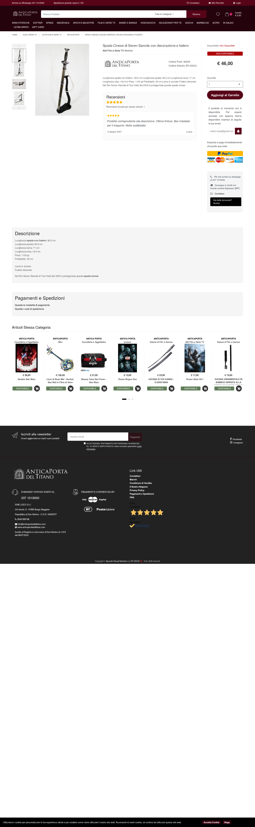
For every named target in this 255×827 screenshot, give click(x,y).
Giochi (189, 22)
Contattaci (194, 2)
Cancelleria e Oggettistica (27, 341)
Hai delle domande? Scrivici (222, 202)
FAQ (132, 497)
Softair (37, 22)
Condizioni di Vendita (141, 483)
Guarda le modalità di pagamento (32, 305)
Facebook (237, 439)
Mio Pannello (218, 2)
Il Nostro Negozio (139, 486)
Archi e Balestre (83, 22)
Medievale (63, 22)
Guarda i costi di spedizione (29, 309)
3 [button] (132, 399)
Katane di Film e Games (161, 341)
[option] (62, 80)
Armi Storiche (21, 22)
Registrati (135, 437)
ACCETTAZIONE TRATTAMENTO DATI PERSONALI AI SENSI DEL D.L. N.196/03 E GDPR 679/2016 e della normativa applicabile (114, 446)
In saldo (228, 22)
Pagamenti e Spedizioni (142, 493)
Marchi (133, 479)
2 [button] (129, 399)
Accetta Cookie (211, 822)
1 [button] (124, 399)
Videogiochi (147, 22)
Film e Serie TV (106, 22)
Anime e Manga (128, 22)
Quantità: (211, 78)
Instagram (238, 442)
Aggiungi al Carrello (225, 95)
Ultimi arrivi (21, 26)
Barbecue (203, 22)
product (127, 341)
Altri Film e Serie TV (113, 50)
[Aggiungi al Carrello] (37, 388)
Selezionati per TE (170, 22)
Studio (137, 561)
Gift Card (38, 26)
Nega (227, 822)
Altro (216, 22)
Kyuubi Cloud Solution (117, 561)
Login (238, 2)
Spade (49, 22)
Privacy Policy (137, 490)
